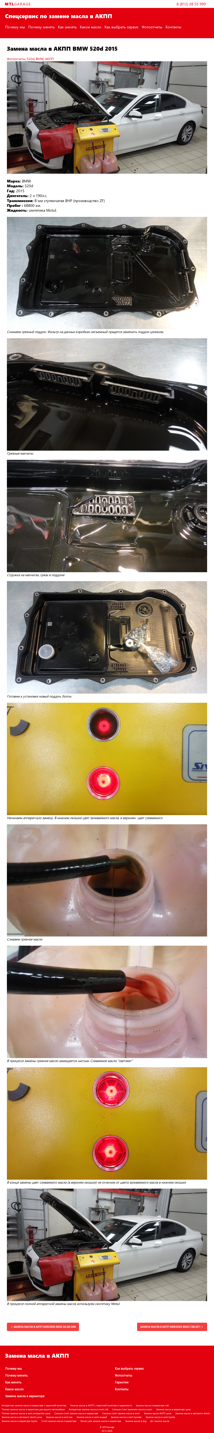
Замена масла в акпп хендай (91, 1417)
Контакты (173, 26)
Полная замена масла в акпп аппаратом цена (26, 1413)
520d (30, 59)
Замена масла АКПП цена (157, 1413)
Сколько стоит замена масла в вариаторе (76, 1413)
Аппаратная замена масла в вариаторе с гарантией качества (34, 1405)
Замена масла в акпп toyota (160, 1417)
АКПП (49, 59)
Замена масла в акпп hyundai (126, 1417)
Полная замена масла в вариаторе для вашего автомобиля (33, 1409)
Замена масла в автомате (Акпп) (192, 1413)
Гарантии (122, 1382)
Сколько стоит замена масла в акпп (121, 1413)
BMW (40, 59)
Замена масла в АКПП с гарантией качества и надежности (101, 1405)
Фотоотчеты (152, 26)
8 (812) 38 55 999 (191, 3)
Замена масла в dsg (135, 1421)
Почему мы (15, 26)
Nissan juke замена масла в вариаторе (100, 1421)
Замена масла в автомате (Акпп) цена (22, 1417)
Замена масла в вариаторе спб (152, 1405)
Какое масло (90, 26)
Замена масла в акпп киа (59, 1417)
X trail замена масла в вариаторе (58, 1421)
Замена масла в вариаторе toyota (19, 1421)
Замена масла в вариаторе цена (173, 1409)
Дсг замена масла (159, 1421)
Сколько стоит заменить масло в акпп (132, 1409)
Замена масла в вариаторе (25, 1396)
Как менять (67, 26)
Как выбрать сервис (121, 26)
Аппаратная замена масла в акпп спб (88, 1409)
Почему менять (41, 26)
